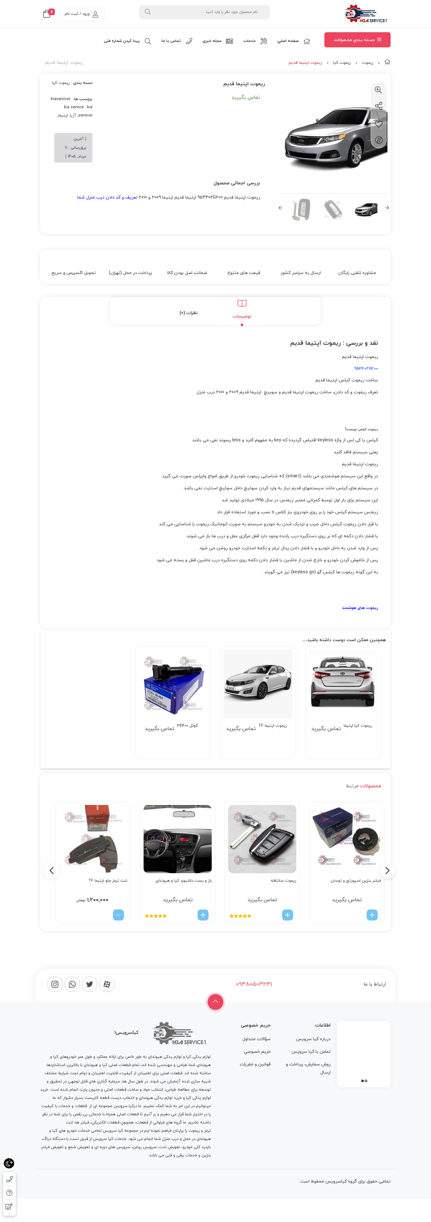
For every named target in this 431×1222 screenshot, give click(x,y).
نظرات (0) (189, 313)
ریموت (367, 63)
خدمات (64, 1106)
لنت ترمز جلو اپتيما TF (107, 881)
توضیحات (242, 316)
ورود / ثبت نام (77, 14)
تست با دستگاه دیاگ (61, 1139)
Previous (280, 210)
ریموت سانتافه (283, 881)
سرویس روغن (145, 1147)
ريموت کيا (342, 63)
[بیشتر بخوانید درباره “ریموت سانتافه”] (287, 915)
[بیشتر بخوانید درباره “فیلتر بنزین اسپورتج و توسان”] (372, 915)
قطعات (81, 1106)
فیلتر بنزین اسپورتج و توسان (356, 881)
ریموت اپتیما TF (272, 726)
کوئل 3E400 (187, 726)
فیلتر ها (82, 1122)
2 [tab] (362, 1081)
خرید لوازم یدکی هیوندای (160, 1098)
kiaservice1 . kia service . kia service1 (71, 107)
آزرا (73, 115)
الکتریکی (99, 1122)
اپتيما (63, 115)
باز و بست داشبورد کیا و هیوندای (184, 881)
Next (387, 210)
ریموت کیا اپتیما (358, 726)
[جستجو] (147, 12)
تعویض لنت (169, 1147)
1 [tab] (366, 1081)
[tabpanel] (364, 1052)
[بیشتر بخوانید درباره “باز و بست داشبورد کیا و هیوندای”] (203, 915)
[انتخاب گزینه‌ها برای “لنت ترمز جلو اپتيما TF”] (118, 915)
